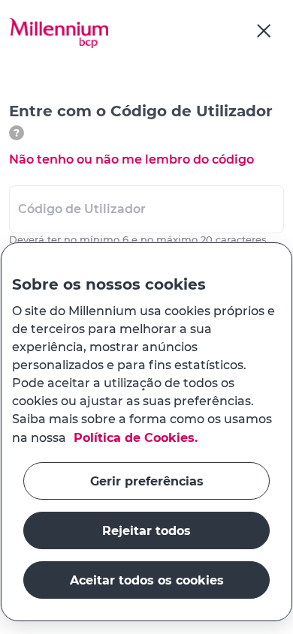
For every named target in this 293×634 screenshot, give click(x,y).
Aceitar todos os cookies (147, 579)
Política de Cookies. (134, 437)
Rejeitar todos (146, 530)
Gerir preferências (147, 480)
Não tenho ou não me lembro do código (131, 159)
